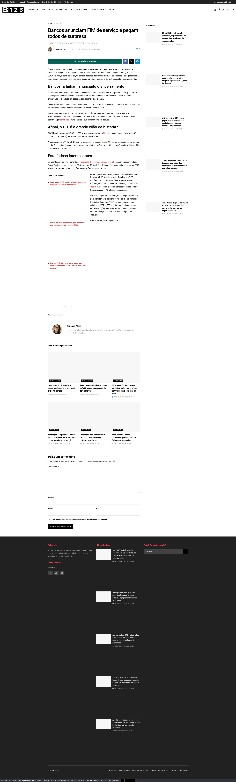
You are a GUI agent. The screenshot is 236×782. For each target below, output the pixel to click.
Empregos (47, 10)
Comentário (53, 466)
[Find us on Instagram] (215, 9)
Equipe (60, 2)
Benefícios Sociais (79, 10)
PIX (104, 133)
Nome (51, 497)
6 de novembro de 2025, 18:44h (59, 443)
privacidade (130, 780)
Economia (57, 23)
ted (60, 315)
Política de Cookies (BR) (48, 2)
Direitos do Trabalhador (102, 10)
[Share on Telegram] (137, 61)
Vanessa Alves (61, 49)
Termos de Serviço (33, 2)
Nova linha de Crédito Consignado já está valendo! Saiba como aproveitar (124, 437)
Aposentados (62, 10)
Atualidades (55, 380)
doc (54, 315)
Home (50, 23)
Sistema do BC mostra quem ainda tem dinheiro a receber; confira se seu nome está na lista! (68, 265)
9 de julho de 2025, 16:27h (90, 443)
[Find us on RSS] (228, 9)
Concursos (33, 10)
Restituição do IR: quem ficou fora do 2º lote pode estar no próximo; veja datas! (92, 437)
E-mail (51, 508)
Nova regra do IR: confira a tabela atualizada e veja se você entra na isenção (61, 388)
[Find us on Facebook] (219, 9)
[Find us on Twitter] (223, 9)
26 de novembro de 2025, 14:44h (92, 394)
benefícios (64, 120)
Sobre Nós (5, 2)
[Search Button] (233, 10)
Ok (123, 780)
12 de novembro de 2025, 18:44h (124, 397)
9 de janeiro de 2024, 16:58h (80, 49)
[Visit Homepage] (13, 10)
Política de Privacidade (17, 2)
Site (97, 508)
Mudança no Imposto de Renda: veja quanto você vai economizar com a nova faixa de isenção (62, 437)
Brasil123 (56, 770)
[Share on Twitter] (131, 61)
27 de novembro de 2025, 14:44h (60, 394)
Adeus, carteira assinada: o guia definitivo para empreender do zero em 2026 (93, 388)
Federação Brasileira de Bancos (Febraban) (98, 162)
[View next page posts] (70, 306)
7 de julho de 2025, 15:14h (122, 443)
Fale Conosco (68, 2)
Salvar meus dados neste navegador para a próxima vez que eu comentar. (79, 519)
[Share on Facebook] (125, 61)
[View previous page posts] (65, 306)
